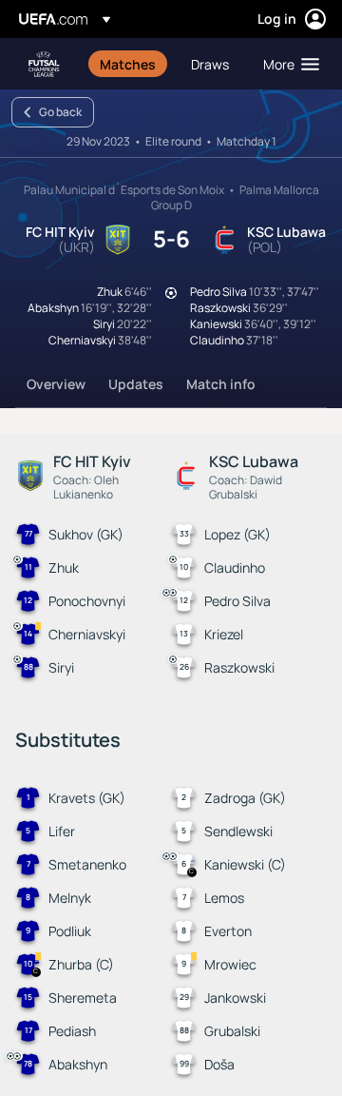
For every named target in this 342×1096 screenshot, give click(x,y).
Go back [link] (60, 112)
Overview (56, 384)
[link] (127, 63)
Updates (135, 384)
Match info (221, 384)
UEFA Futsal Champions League (43, 64)
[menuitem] (129, 63)
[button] (287, 63)
